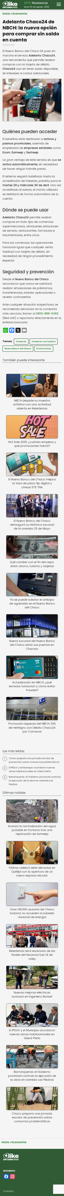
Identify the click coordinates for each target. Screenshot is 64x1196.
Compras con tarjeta (43, 341)
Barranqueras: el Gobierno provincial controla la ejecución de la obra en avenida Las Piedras (35, 780)
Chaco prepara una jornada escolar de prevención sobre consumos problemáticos (34, 760)
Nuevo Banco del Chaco (18, 348)
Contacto (8, 1191)
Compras (21, 341)
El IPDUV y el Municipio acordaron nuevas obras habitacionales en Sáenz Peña (32, 769)
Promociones (43, 348)
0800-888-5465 (47, 313)
